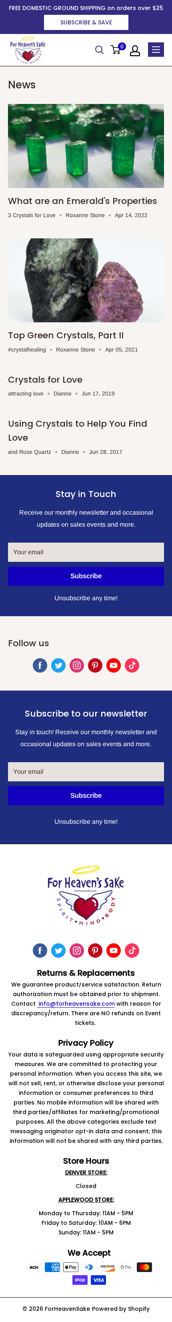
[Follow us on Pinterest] (95, 665)
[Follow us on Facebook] (40, 665)
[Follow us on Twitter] (58, 665)
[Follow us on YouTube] (113, 665)
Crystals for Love (45, 379)
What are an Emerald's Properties (82, 201)
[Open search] (99, 50)
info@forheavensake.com (76, 1004)
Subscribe (86, 576)
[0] (115, 50)
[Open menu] (156, 49)
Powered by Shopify (121, 1309)
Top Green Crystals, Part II (66, 335)
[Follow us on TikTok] (132, 665)
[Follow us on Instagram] (77, 665)
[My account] (135, 50)
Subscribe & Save (86, 22)
